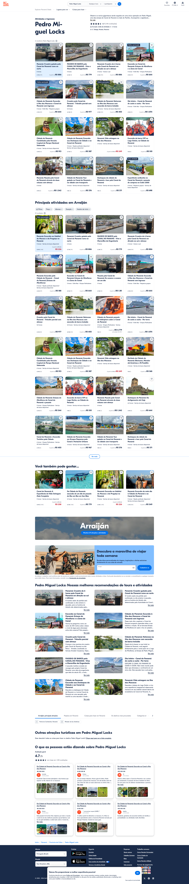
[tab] (48, 715)
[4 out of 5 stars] (94, 808)
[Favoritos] (167, 2)
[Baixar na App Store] (78, 861)
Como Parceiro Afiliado (144, 861)
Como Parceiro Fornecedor (145, 852)
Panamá (44, 842)
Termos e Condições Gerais (97, 865)
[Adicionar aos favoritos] (61, 45)
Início (37, 842)
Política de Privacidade (95, 858)
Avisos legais (92, 855)
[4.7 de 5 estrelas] (96, 24)
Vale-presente (128, 865)
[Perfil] (182, 2)
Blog (125, 858)
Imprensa (126, 862)
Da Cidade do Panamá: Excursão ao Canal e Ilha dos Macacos (53, 768)
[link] (49, 60)
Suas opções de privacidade (97, 862)
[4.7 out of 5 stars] (41, 760)
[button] (49, 60)
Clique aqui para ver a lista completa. (98, 738)
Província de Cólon (56, 842)
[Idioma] (174, 2)
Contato (91, 852)
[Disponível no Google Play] (78, 853)
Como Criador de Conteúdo (142, 857)
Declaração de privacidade (77, 578)
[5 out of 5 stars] (54, 771)
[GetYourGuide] (6, 4)
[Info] (56, 41)
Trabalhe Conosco (129, 855)
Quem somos (128, 852)
